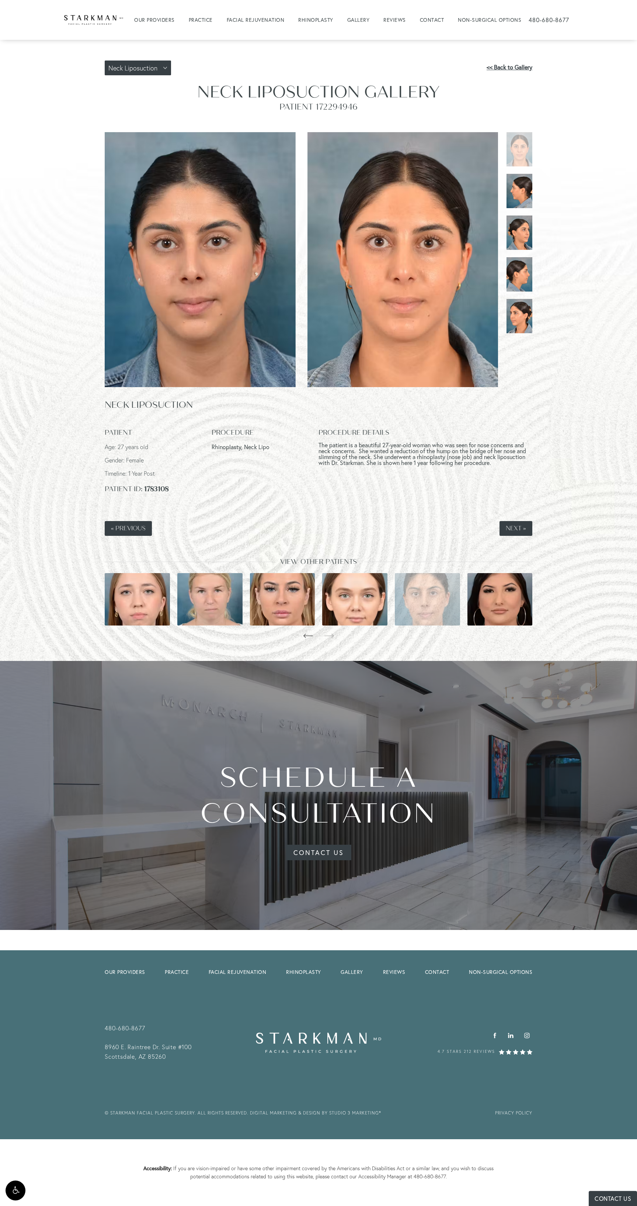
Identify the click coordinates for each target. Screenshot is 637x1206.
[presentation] (308, 636)
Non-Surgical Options (489, 19)
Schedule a (319, 795)
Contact (432, 19)
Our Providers (154, 19)
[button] (15, 1190)
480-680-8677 (430, 1176)
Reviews (394, 19)
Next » (516, 528)
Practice (201, 19)
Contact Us (318, 852)
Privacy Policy (513, 1113)
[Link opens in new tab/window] (495, 1035)
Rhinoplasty (315, 19)
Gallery (358, 19)
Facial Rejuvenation (256, 19)
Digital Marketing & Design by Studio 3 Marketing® (315, 1113)
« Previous (128, 528)
